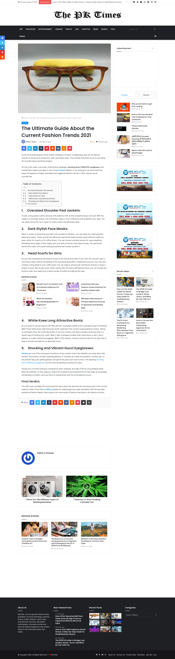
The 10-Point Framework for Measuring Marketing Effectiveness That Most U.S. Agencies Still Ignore (125, 328)
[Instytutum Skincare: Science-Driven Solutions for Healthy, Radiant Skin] (72, 287)
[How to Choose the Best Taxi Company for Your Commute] (123, 117)
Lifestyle (86, 29)
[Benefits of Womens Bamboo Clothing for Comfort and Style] (94, 529)
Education (30, 29)
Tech (113, 29)
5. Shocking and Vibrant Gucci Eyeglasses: (42, 201)
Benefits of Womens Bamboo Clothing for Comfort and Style (93, 541)
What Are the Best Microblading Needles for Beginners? (48, 301)
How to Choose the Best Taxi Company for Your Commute (142, 117)
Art (21, 29)
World (22, 36)
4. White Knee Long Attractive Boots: (40, 199)
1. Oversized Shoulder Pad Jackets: (38, 190)
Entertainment (45, 29)
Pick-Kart (54, 655)
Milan (49, 389)
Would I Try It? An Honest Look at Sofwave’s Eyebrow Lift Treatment (49, 287)
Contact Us (121, 655)
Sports (104, 29)
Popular (124, 95)
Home (25, 118)
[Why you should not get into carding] (123, 107)
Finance (58, 29)
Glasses (25, 353)
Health (69, 29)
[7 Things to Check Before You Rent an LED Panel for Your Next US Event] (94, 629)
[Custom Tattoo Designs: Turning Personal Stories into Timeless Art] (35, 529)
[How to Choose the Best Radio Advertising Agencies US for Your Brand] (144, 313)
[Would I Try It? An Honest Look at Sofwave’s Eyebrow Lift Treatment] (28, 287)
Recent (146, 95)
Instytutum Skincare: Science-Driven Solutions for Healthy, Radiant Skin (93, 287)
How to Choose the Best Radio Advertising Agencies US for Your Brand (144, 325)
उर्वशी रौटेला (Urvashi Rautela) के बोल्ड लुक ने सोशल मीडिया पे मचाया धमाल (141, 140)
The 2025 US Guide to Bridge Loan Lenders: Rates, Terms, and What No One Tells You (84, 2)
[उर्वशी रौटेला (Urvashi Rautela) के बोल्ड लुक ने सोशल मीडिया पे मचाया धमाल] (123, 139)
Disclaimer (141, 655)
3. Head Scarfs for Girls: (35, 196)
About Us (111, 655)
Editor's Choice (31, 142)
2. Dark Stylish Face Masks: (36, 193)
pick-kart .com (151, 655)
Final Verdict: (32, 204)
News (95, 29)
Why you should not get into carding (142, 105)
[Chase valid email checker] (123, 129)
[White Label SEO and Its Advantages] (123, 153)
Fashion (25, 123)
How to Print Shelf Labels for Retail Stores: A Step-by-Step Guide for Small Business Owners (125, 295)
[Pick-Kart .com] (87, 15)
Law (77, 29)
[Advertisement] (64, 427)
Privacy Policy (131, 655)
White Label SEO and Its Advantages (142, 151)
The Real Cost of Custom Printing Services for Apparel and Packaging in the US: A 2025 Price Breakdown (63, 542)
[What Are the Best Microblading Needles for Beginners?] (28, 301)
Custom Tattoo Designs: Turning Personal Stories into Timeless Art (34, 541)
